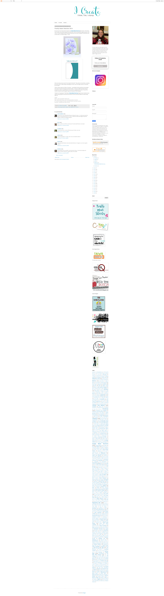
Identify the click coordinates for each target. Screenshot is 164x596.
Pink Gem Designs (103, 506)
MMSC (93, 485)
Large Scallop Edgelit (99, 471)
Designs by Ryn (95, 430)
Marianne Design (95, 479)
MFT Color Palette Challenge (96, 483)
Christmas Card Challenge (101, 410)
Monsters (98, 486)
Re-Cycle (96, 511)
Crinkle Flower (96, 424)
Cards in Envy (100, 400)
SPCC (100, 531)
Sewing (102, 520)
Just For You (103, 466)
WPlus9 (99, 579)
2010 (94, 189)
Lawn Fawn (94, 472)
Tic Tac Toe (101, 561)
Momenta (93, 486)
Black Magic (97, 390)
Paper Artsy (98, 496)
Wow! (95, 579)
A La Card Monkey (104, 375)
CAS (104, 400)
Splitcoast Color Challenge (96, 532)
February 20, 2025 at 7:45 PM (62, 131)
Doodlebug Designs (105, 431)
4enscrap (104, 374)
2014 (94, 183)
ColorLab (96, 417)
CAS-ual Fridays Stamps (101, 404)
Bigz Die (99, 389)
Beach (93, 388)
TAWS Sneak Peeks (100, 548)
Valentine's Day (105, 568)
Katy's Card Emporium (96, 468)
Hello (99, 456)
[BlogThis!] (72, 105)
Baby (100, 385)
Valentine (98, 568)
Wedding (93, 575)
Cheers (100, 409)
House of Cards (100, 458)
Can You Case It (105, 397)
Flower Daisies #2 (99, 441)
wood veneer (94, 578)
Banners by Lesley (97, 386)
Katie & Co (105, 467)
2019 (94, 175)
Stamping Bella (103, 539)
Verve (95, 569)
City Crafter (102, 412)
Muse (98, 487)
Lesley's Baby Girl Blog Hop (103, 473)
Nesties (105, 492)
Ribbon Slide (99, 513)
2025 (94, 156)
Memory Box (101, 481)
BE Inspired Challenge (102, 387)
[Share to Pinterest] (76, 105)
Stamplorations (95, 540)
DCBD (106, 427)
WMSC (106, 577)
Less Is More (102, 474)
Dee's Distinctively (97, 429)
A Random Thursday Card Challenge (98, 376)
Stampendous (97, 536)
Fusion (97, 446)
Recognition (100, 511)
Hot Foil (94, 458)
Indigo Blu (100, 460)
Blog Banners (98, 391)
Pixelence (105, 507)
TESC (93, 552)
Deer (106, 429)
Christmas (105, 409)
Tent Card (99, 550)
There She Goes (96, 560)
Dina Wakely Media (103, 430)
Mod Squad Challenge (98, 485)
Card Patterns (102, 398)
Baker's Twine (105, 385)
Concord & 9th (103, 418)
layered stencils (100, 472)
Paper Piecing (104, 496)
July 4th (106, 463)
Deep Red (102, 429)
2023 (94, 169)
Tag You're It (96, 547)
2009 (94, 191)
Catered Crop (101, 406)
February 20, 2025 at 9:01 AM (63, 125)
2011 (94, 188)
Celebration (94, 407)
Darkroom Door (95, 427)
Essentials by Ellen (102, 437)
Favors (93, 439)
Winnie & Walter (95, 577)
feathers (97, 439)
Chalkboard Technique (100, 407)
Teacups (100, 549)
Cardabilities (102, 399)
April (95, 161)
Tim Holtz (106, 561)
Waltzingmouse (104, 572)
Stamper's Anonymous (104, 536)
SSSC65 (105, 534)
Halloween (103, 453)
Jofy (103, 463)
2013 (94, 185)
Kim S (58, 122)
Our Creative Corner (95, 495)
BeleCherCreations (98, 388)
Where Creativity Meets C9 (100, 575)
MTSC (93, 487)
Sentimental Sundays (95, 520)
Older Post (87, 157)
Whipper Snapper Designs (102, 576)
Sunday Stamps (97, 544)
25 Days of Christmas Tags (99, 373)
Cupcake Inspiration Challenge (102, 425)
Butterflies (103, 395)
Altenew (94, 380)
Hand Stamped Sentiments (102, 454)
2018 (94, 177)
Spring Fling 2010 (95, 534)
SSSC (100, 534)
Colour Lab (100, 417)
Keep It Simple (104, 468)
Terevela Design (104, 550)
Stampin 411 (101, 537)
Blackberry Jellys (103, 390)
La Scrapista (101, 470)
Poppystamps (100, 508)
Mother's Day (68, 107)
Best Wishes (94, 389)
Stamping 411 (95, 539)
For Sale (60, 22)
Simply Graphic (101, 524)
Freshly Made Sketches (75, 30)
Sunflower (105, 544)
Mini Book (104, 483)
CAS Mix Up (103, 401)
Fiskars (102, 440)
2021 (94, 172)
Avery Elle (94, 385)
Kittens (103, 469)
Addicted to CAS (96, 378)
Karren (58, 141)
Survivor (99, 545)
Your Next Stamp (96, 580)
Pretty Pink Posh (100, 510)
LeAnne (58, 135)
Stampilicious (96, 537)
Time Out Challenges (97, 562)
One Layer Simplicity (97, 494)
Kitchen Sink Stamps (96, 469)
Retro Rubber (105, 511)
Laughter (105, 471)
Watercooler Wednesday (103, 574)
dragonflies (95, 432)
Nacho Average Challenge (102, 491)
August (95, 159)
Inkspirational (104, 461)
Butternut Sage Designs (95, 396)
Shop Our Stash (98, 521)
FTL (93, 446)
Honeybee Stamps (98, 457)
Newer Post (57, 157)
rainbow (105, 510)
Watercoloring (95, 574)
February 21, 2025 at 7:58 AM (62, 138)
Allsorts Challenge (104, 379)
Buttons (102, 396)
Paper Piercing (95, 497)
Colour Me (105, 417)
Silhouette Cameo (98, 522)
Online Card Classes (104, 494)
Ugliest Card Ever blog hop (99, 565)
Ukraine (106, 565)
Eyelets (93, 438)
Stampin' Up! (101, 538)
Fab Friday (98, 438)
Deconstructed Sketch (103, 428)
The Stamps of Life (100, 559)
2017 (94, 178)
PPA (105, 508)
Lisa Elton (59, 128)
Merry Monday (103, 482)
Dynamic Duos (103, 433)
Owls (101, 495)
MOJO (104, 485)
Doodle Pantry (99, 431)
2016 (94, 180)
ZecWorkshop (102, 580)
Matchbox (95, 481)
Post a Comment (59, 155)
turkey (93, 564)
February (96, 162)
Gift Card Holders (96, 448)
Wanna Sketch (95, 573)
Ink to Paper (106, 460)
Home (56, 22)
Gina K (107, 448)
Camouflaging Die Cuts (97, 397)
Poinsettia (94, 508)
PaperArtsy (105, 501)
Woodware (99, 578)
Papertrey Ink (73, 107)
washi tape (103, 573)
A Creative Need (98, 375)
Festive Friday (94, 440)
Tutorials (97, 564)
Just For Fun (98, 466)
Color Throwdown (104, 416)
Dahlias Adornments (104, 426)
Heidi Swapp (94, 456)
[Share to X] (73, 105)
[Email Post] (69, 105)
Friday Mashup (99, 445)
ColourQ (94, 418)
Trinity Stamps (94, 563)
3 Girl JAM (99, 374)
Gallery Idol (94, 447)
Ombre (101, 493)
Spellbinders (105, 531)
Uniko (93, 566)
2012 (94, 186)
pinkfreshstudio (94, 507)
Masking (98, 480)
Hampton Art (94, 454)
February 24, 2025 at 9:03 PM (63, 145)
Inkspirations (95, 462)
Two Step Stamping (103, 564)
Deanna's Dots (95, 428)
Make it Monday (95, 478)
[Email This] (71, 105)
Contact (64, 22)
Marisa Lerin (101, 479)
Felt (106, 439)
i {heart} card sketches (98, 459)
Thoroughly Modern (95, 561)
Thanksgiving (101, 553)
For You (105, 441)
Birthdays (106, 389)
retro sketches (98, 512)
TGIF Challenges (99, 552)
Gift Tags (102, 448)
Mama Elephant (103, 478)
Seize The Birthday (95, 519)
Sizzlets (97, 525)
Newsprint (94, 493)
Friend (105, 445)
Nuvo (98, 493)
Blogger (84, 592)
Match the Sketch (104, 480)
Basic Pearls (103, 386)
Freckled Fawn (94, 442)
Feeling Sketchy (102, 439)
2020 (94, 174)
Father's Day (105, 438)
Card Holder (96, 398)
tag (107, 546)
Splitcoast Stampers (100, 533)
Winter (102, 577)
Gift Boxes (106, 447)
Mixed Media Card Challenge (102, 484)
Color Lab (96, 416)
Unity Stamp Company (99, 566)
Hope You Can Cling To (105, 457)
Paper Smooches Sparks (98, 501)
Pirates (100, 507)
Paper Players (100, 498)
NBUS (93, 492)
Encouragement (94, 437)
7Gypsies (93, 375)
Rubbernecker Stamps (96, 515)
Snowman (96, 531)
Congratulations (95, 419)
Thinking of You (103, 560)
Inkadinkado (96, 461)
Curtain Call (96, 426)
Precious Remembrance (100, 509)
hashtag (105, 455)
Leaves (97, 473)
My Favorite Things (100, 490)
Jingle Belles (98, 463)
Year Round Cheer (105, 579)
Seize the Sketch (103, 519)
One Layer (106, 493)
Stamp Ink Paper (102, 535)
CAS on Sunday (100, 402)
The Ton (77, 107)
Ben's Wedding (104, 388)
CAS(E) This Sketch (98, 405)
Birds (102, 389)
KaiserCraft (100, 467)
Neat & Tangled (99, 492)
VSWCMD (98, 572)
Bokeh (103, 391)
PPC (93, 509)
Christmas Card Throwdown (97, 411)
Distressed (94, 431)
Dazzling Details (101, 427)
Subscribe (100, 66)
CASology (94, 406)
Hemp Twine (104, 456)
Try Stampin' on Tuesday (102, 563)
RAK (93, 511)
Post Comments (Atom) (64, 159)
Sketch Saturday (95, 527)
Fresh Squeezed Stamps (102, 442)
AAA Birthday (98, 377)
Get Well (102, 447)
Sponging (105, 533)
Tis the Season (104, 562)
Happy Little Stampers (96, 455)
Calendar (107, 396)
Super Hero (94, 545)
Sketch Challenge (103, 525)
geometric (98, 447)
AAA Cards (104, 377)
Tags (103, 547)
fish (99, 440)
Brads (93, 393)
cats (106, 406)
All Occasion (98, 379)
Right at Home (104, 513)
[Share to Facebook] (74, 105)
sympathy (103, 546)
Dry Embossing (102, 432)
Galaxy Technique (104, 446)
